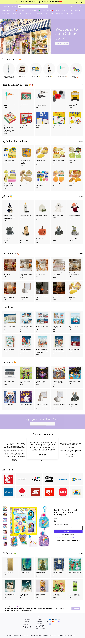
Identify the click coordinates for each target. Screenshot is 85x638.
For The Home (38, 13)
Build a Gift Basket (8, 17)
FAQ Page (38, 619)
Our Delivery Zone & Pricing (42, 621)
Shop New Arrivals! (62, 43)
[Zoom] (29, 526)
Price (55, 518)
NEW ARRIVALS (6, 10)
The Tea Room (49, 13)
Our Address (39, 623)
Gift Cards (69, 13)
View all (80, 85)
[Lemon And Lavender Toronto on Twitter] (28, 627)
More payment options (68, 534)
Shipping (56, 524)
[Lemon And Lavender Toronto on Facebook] (25, 627)
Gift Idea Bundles (45, 17)
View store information (61, 545)
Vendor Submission (40, 628)
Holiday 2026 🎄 (35, 10)
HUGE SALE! (20, 17)
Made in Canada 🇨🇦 (48, 10)
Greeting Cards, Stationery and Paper (68, 10)
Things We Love (16, 13)
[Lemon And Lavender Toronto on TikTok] (30, 627)
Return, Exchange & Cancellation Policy (40, 626)
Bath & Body (28, 13)
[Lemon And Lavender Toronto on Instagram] (23, 627)
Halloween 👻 (23, 10)
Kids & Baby (6, 13)
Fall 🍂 (15, 10)
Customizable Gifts (32, 17)
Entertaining (60, 13)
